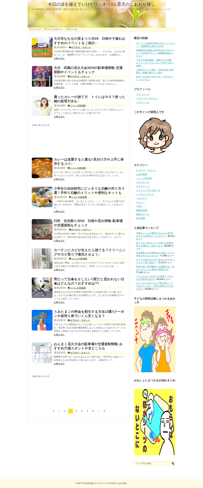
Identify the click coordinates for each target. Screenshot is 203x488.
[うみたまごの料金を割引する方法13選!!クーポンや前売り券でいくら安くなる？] (42, 320)
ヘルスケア (141, 198)
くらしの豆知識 (78, 105)
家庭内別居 (141, 210)
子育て (139, 206)
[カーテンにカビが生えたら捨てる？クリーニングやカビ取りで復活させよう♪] (42, 258)
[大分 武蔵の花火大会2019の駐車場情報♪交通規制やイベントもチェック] (42, 76)
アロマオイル (142, 182)
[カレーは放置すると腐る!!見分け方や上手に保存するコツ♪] (42, 168)
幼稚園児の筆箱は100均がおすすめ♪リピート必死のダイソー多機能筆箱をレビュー (155, 53)
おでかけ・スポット (81, 47)
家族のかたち (142, 214)
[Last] (104, 411)
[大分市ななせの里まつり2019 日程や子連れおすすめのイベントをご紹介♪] (42, 47)
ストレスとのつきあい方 (148, 190)
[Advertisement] (79, 139)
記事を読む (59, 58)
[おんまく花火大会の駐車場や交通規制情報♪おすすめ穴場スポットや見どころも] (42, 352)
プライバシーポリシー (53, 29)
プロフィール (71, 29)
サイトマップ (35, 29)
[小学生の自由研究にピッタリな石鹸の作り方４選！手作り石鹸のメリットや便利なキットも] (42, 197)
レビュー (140, 202)
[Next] (98, 411)
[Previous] (59, 411)
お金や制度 (141, 174)
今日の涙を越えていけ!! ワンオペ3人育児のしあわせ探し (101, 4)
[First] (53, 411)
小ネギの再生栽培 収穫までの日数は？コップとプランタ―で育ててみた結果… (155, 63)
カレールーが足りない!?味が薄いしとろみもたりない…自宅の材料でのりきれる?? (155, 286)
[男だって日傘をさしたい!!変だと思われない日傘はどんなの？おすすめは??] (42, 287)
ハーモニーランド (145, 194)
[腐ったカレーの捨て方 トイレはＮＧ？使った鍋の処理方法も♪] (42, 105)
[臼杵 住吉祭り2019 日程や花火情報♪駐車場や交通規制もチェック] (42, 229)
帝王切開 (140, 218)
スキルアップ (142, 186)
